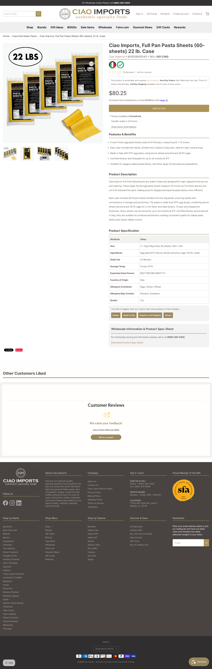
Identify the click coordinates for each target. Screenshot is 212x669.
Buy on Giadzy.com (139, 544)
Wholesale (105, 27)
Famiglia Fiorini (10, 555)
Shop (30, 27)
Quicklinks (92, 507)
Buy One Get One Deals (141, 534)
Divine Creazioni (10, 552)
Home (6, 36)
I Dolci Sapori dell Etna (13, 574)
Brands (41, 27)
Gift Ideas (57, 27)
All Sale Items (136, 526)
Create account (181, 13)
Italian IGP (92, 537)
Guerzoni (7, 566)
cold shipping (153, 80)
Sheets (168, 315)
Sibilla (5, 599)
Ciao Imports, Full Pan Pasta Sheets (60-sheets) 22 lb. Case (72, 36)
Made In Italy (94, 544)
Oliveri (6, 585)
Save (20, 350)
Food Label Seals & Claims (100, 488)
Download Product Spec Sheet (127, 342)
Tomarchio (8, 606)
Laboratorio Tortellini (12, 577)
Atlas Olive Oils (10, 530)
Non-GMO (92, 548)
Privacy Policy (94, 492)
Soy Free (92, 555)
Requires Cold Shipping (150, 315)
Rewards (165, 13)
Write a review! (106, 437)
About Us (92, 481)
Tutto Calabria (9, 614)
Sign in (139, 13)
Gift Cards (152, 13)
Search (106, 642)
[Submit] (38, 14)
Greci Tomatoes (10, 563)
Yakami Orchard (10, 617)
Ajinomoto (7, 526)
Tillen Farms (8, 610)
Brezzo (6, 537)
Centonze (7, 544)
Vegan (91, 559)
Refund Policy (94, 496)
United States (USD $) (104, 649)
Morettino (7, 581)
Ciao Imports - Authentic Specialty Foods (100, 662)
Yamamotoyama (10, 621)
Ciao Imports (117, 56)
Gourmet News (142, 27)
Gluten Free (93, 530)
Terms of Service (96, 503)
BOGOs (72, 27)
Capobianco (8, 541)
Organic (91, 552)
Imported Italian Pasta (25, 36)
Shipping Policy (95, 499)
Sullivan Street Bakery (13, 603)
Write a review (144, 72)
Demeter (92, 526)
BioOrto (6, 534)
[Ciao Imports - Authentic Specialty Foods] (95, 14)
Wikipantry (8, 625)
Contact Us (93, 485)
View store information (123, 127)
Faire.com (122, 27)
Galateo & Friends (11, 559)
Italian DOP (93, 534)
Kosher (116, 315)
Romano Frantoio (11, 592)
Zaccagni (7, 628)
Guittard (7, 570)
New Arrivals (136, 537)
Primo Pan (7, 588)
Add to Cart (159, 108)
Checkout (197, 13)
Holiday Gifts (136, 530)
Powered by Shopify (126, 662)
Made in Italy (129, 315)
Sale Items (87, 27)
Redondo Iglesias (11, 596)
